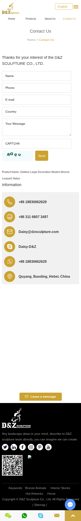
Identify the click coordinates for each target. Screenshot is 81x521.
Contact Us (69, 18)
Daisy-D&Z (27, 247)
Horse (51, 493)
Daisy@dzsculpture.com (39, 232)
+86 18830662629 (33, 261)
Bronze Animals (35, 488)
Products (31, 18)
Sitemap (39, 505)
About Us (50, 18)
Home (11, 18)
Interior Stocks (60, 488)
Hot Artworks (34, 493)
